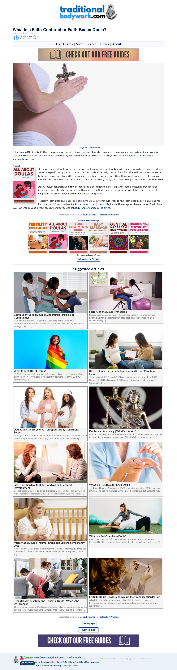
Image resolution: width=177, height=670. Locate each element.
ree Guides (65, 44)
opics (105, 44)
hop (80, 44)
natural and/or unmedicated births (91, 207)
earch (92, 44)
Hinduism (130, 155)
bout (116, 44)
